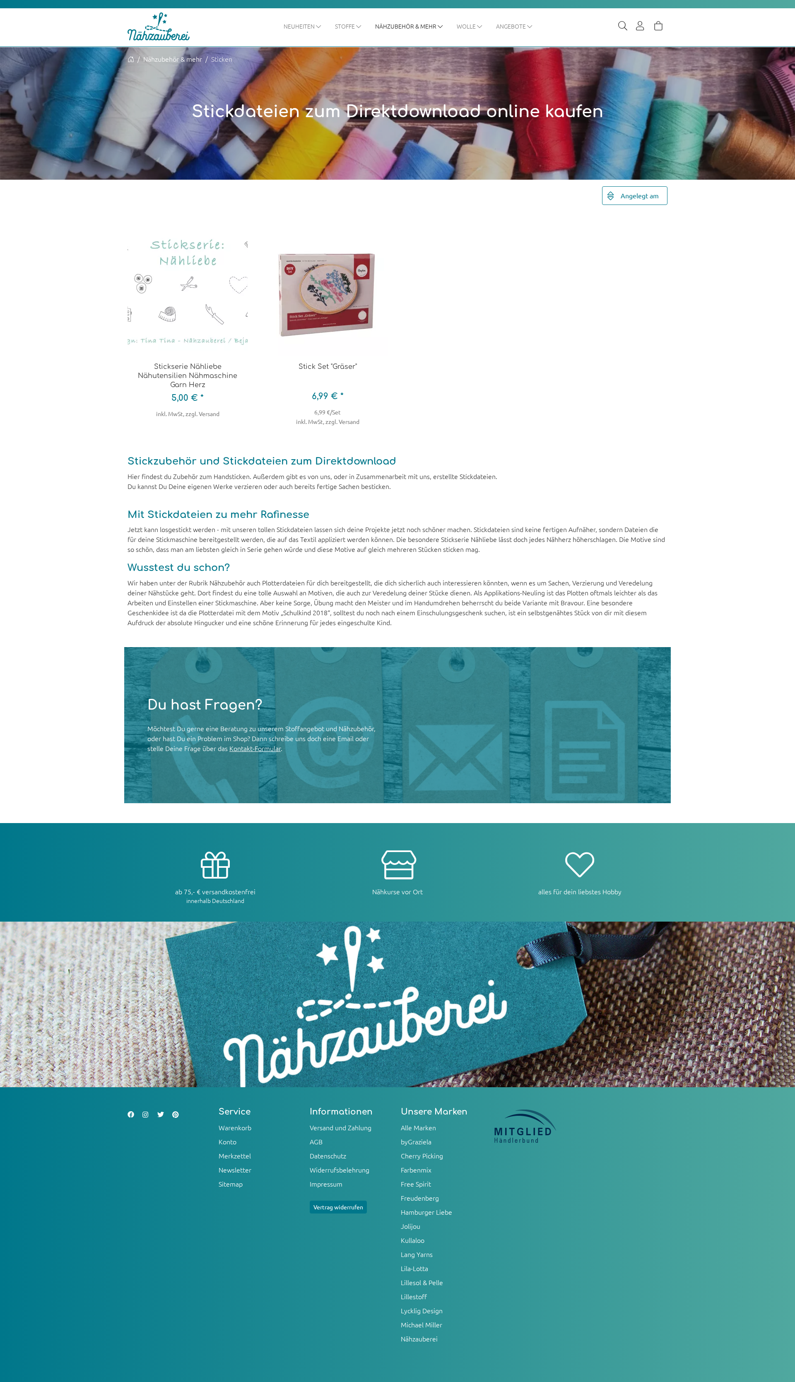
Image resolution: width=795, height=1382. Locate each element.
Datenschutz (328, 1155)
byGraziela (416, 1141)
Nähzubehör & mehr (406, 26)
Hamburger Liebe (426, 1211)
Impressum (326, 1183)
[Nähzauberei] (165, 26)
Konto (227, 1141)
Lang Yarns (417, 1254)
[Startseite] (131, 58)
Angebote (511, 26)
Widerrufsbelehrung (339, 1169)
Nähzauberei (419, 1338)
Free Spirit (416, 1183)
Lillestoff (414, 1296)
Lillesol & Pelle (422, 1282)
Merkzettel (235, 1155)
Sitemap (231, 1183)
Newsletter (235, 1169)
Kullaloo (412, 1240)
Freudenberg (420, 1197)
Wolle (467, 26)
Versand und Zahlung (340, 1127)
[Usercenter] (640, 26)
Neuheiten (300, 26)
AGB (316, 1141)
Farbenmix (416, 1169)
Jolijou (410, 1225)
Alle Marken (418, 1127)
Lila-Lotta (414, 1268)
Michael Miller (421, 1324)
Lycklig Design (422, 1310)
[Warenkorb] (658, 26)
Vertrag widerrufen (338, 1207)
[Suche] (623, 26)
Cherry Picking (422, 1155)
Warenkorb (235, 1127)
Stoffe (345, 26)
